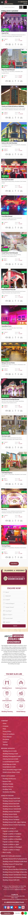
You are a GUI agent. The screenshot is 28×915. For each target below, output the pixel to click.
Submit (15, 626)
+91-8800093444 (22, 2)
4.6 (25, 162)
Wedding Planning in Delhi (10, 754)
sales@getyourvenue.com (8, 899)
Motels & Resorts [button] (8, 786)
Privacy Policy (7, 731)
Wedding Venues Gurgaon (11, 817)
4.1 (25, 345)
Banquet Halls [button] (7, 781)
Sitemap (5, 744)
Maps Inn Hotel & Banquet (8, 69)
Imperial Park (5, 33)
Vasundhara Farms (6, 326)
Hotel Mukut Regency (7, 472)
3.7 (25, 418)
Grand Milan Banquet (7, 216)
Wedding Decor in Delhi (10, 751)
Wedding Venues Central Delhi (12, 809)
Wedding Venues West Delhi (11, 806)
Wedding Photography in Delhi (12, 756)
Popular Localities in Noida (11, 842)
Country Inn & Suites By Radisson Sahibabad (13, 106)
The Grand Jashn (6, 436)
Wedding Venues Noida (10, 814)
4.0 (25, 52)
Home (4, 723)
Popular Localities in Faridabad (12, 834)
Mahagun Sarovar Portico (8, 362)
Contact (5, 742)
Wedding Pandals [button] (8, 784)
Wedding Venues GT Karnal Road (12, 864)
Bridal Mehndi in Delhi (9, 767)
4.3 (25, 15)
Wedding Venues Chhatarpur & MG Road (15, 861)
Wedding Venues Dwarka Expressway (14, 825)
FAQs (4, 729)
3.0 (25, 382)
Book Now (5, 29)
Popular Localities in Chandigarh (12, 847)
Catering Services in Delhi (10, 759)
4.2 (25, 528)
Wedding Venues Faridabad (11, 819)
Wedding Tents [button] (7, 789)
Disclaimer (6, 739)
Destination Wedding (9, 792)
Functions (12, 887)
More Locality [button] (7, 852)
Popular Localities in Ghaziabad (12, 839)
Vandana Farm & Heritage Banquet (10, 399)
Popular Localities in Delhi (10, 831)
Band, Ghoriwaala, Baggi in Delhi (12, 769)
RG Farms (4, 509)
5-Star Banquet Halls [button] (9, 867)
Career (22, 887)
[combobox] (14, 603)
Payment (17, 887)
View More (14, 563)
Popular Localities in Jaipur (11, 844)
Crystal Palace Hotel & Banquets (10, 253)
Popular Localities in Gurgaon (11, 836)
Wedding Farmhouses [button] (9, 779)
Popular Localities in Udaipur (11, 850)
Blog (10, 886)
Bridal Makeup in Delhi (9, 764)
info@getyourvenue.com (21, 899)
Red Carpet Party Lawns (8, 179)
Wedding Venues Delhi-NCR (11, 880)
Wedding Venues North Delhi (11, 798)
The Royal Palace (6, 546)
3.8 (25, 455)
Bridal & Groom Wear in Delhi (11, 772)
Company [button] (5, 726)
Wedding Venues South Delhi (11, 801)
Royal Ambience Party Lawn (9, 289)
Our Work (21, 886)
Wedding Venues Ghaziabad (11, 811)
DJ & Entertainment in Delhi (11, 761)
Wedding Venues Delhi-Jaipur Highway (14, 822)
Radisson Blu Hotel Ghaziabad (9, 143)
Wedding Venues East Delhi (11, 803)
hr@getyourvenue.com (20, 889)
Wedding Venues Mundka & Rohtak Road (15, 869)
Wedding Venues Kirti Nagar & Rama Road (15, 872)
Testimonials (15, 886)
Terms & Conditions (9, 734)
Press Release (7, 737)
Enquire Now (7, 913)
